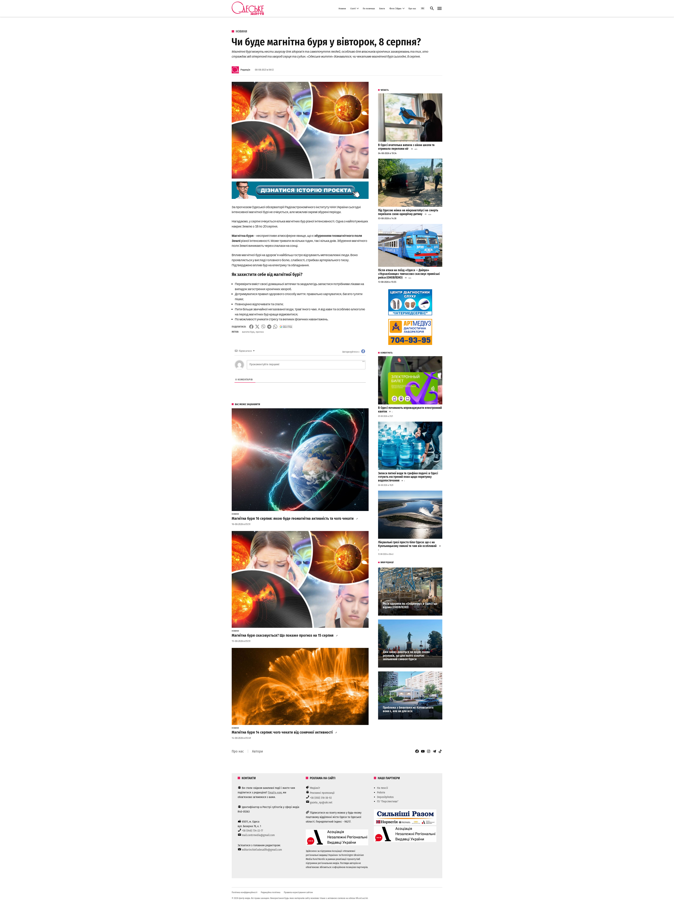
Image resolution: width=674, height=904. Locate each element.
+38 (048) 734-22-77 (252, 830)
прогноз (260, 332)
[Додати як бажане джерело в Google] (286, 327)
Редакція (245, 69)
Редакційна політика (270, 892)
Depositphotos (385, 797)
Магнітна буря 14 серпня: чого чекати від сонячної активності (282, 732)
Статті (353, 8)
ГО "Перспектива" (387, 801)
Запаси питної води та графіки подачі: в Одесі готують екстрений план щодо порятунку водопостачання (408, 476)
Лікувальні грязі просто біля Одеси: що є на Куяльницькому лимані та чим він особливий (407, 544)
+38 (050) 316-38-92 (321, 797)
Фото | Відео (395, 8)
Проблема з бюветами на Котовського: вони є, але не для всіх (408, 709)
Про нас (412, 8)
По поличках (369, 8)
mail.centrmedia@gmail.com (258, 835)
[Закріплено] (439, 8)
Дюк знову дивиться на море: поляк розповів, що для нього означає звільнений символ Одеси (406, 655)
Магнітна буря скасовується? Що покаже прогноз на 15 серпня (282, 635)
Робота (381, 792)
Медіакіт (315, 788)
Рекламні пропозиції (322, 792)
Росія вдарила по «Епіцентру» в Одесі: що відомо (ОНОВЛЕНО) (410, 605)
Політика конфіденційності (244, 892)
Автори (257, 751)
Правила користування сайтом (298, 892)
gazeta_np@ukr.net (321, 802)
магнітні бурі (248, 332)
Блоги (382, 8)
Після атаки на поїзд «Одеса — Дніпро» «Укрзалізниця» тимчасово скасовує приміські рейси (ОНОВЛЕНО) (409, 273)
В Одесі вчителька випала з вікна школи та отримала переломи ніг (406, 147)
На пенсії (382, 788)
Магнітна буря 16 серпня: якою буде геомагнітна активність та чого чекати (293, 518)
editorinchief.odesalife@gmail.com (262, 849)
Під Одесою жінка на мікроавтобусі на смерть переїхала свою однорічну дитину (408, 212)
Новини (342, 8)
